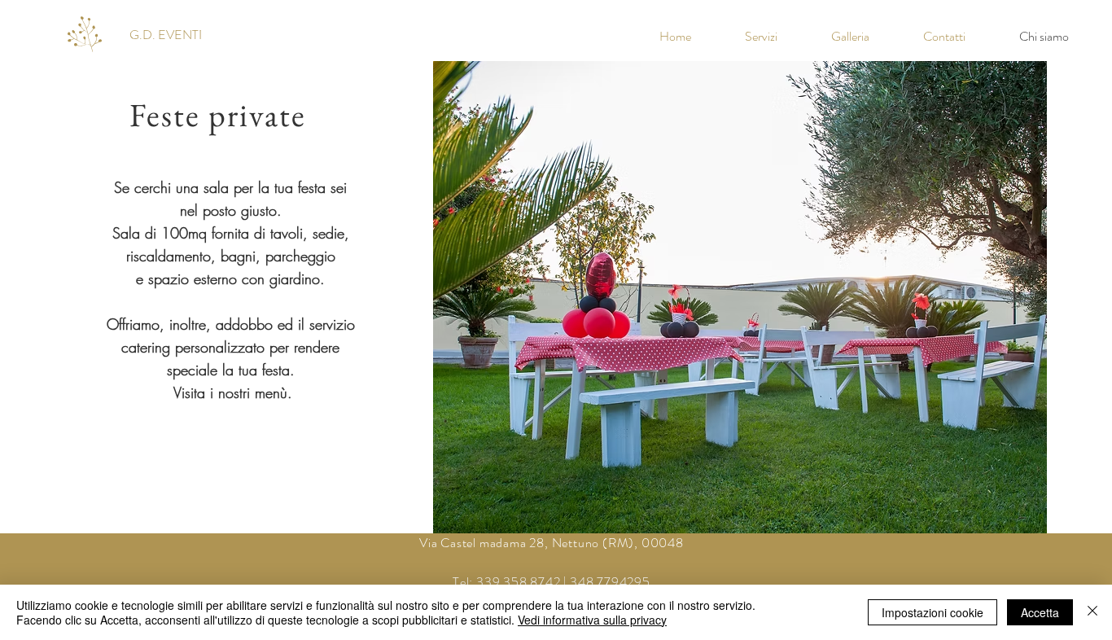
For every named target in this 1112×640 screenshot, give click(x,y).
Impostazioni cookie (932, 612)
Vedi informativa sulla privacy (592, 620)
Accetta (1040, 612)
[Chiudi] (1092, 612)
